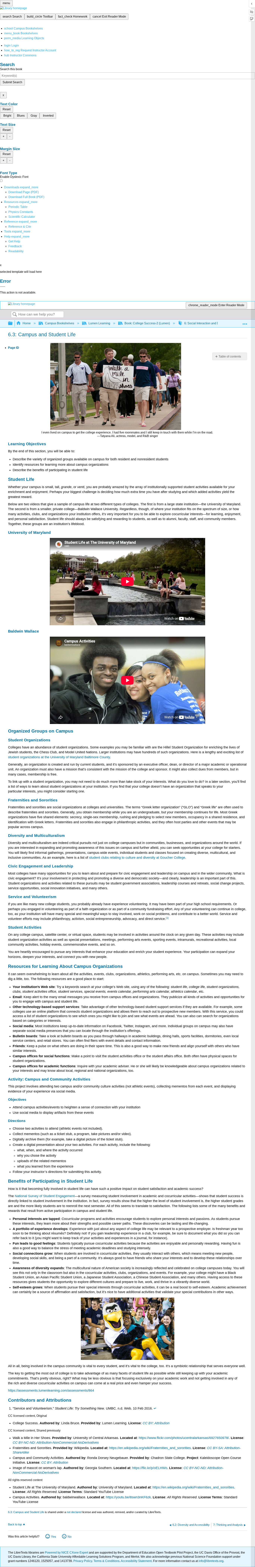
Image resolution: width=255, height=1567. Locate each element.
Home (26, 323)
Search (14, 314)
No (69, 1536)
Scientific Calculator (21, 216)
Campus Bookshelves (59, 323)
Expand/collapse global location (244, 322)
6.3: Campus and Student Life (26, 1512)
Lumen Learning (99, 323)
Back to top (15, 1524)
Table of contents (230, 356)
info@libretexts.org (210, 1561)
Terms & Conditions (106, 1561)
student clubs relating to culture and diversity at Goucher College (137, 857)
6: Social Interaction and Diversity (206, 323)
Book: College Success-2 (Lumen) (147, 323)
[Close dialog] (2, 286)
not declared (74, 1512)
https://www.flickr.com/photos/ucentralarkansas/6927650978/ (184, 1438)
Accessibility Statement (136, 1561)
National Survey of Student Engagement (45, 1196)
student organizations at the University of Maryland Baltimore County (59, 757)
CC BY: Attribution (156, 1423)
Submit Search (12, 82)
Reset (6, 109)
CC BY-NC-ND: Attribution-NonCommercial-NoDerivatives (56, 1442)
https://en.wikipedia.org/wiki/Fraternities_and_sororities (150, 1448)
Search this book (11, 69)
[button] (15, 246)
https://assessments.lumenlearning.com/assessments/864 (51, 1390)
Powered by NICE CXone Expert (67, 1552)
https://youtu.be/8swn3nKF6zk (128, 1497)
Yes (53, 1536)
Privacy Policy (82, 1561)
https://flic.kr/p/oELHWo (149, 1468)
